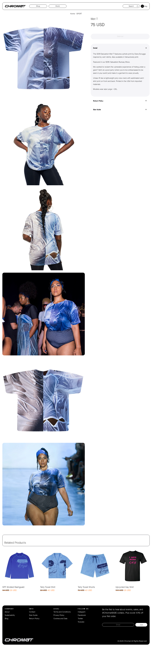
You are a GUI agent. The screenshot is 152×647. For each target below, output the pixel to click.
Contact (32, 612)
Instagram (81, 612)
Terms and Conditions (62, 612)
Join (141, 625)
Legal (56, 609)
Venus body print (131, 57)
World (57, 6)
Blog (6, 618)
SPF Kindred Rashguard (13, 587)
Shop (38, 6)
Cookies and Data (60, 618)
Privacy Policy (58, 615)
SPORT (79, 14)
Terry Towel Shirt (47, 587)
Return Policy (34, 618)
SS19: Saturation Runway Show (118, 62)
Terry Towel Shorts (86, 587)
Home (72, 14)
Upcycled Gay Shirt (125, 587)
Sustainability (10, 615)
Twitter (80, 618)
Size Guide (33, 615)
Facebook (82, 615)
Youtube (81, 622)
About (7, 612)
